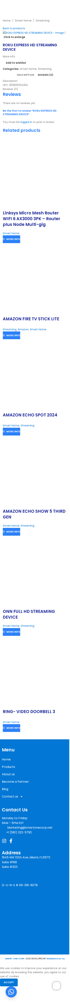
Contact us (10, 796)
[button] (11, 991)
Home (6, 759)
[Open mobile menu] (65, 5)
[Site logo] (23, 5)
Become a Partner (15, 782)
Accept (9, 982)
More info (13, 239)
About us (8, 774)
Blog (5, 789)
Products (8, 767)
